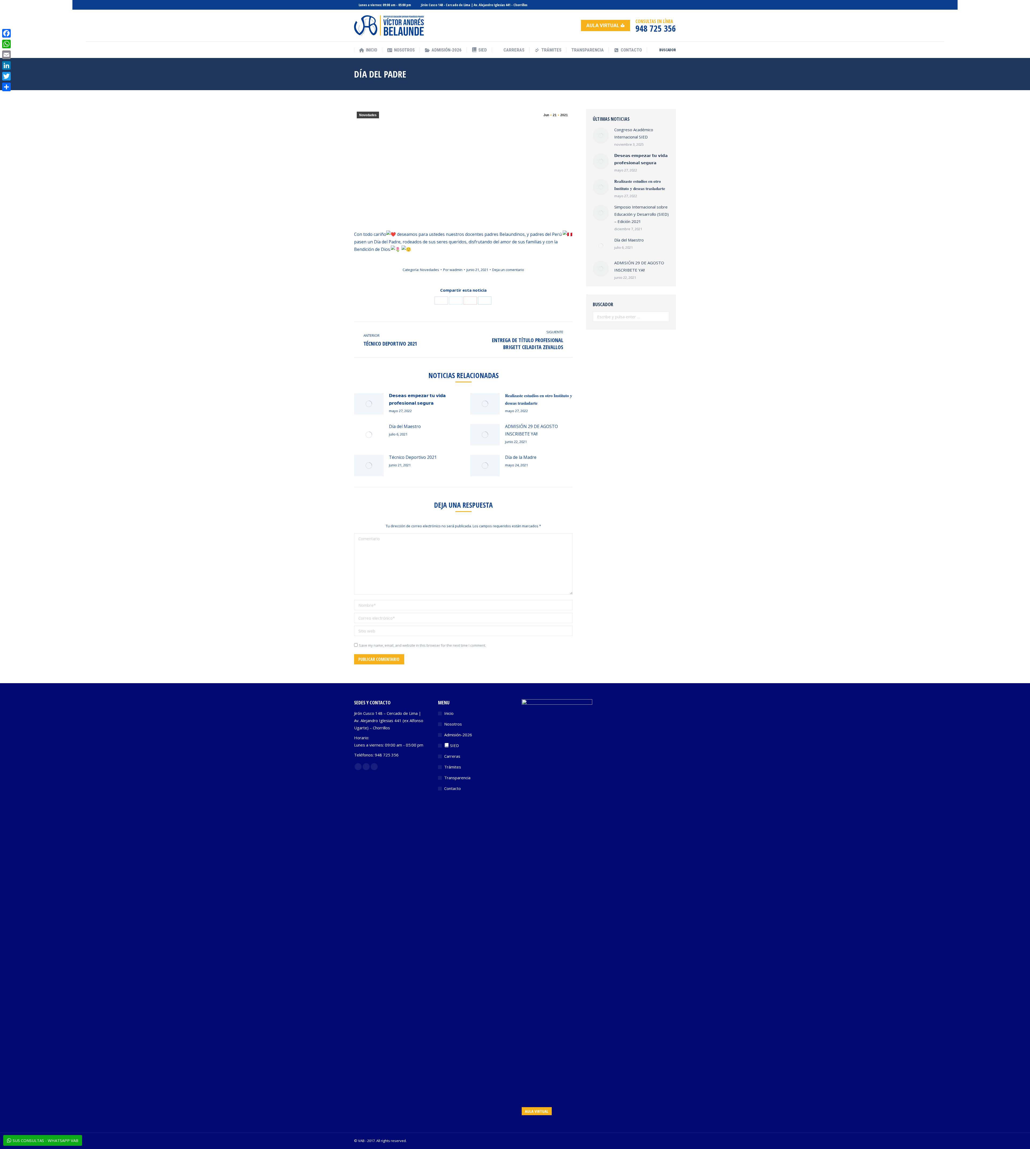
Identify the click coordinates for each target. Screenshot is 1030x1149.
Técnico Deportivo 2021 (413, 457)
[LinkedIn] (6, 65)
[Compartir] (6, 87)
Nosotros (453, 724)
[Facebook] (6, 33)
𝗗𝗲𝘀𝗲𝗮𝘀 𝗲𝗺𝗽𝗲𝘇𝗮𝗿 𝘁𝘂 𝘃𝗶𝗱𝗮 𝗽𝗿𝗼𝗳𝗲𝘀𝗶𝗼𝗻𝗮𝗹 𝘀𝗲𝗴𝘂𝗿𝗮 (417, 399)
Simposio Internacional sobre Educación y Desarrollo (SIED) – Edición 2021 (641, 214)
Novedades (368, 115)
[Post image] (369, 404)
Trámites (452, 767)
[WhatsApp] (6, 44)
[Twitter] (6, 76)
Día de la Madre (520, 457)
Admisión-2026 (458, 734)
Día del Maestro (405, 426)
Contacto (452, 788)
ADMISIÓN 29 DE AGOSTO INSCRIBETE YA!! (531, 430)
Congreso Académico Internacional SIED (633, 133)
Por (452, 269)
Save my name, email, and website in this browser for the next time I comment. (422, 645)
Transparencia (457, 777)
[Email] (6, 54)
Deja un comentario (508, 269)
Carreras (452, 756)
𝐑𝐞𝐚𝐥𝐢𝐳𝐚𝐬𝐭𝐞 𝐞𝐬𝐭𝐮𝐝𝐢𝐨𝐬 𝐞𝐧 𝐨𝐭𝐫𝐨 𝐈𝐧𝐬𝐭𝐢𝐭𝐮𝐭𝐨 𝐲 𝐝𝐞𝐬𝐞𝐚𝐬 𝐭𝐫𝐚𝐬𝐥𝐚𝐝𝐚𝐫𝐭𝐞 (538, 399)
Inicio (449, 713)
